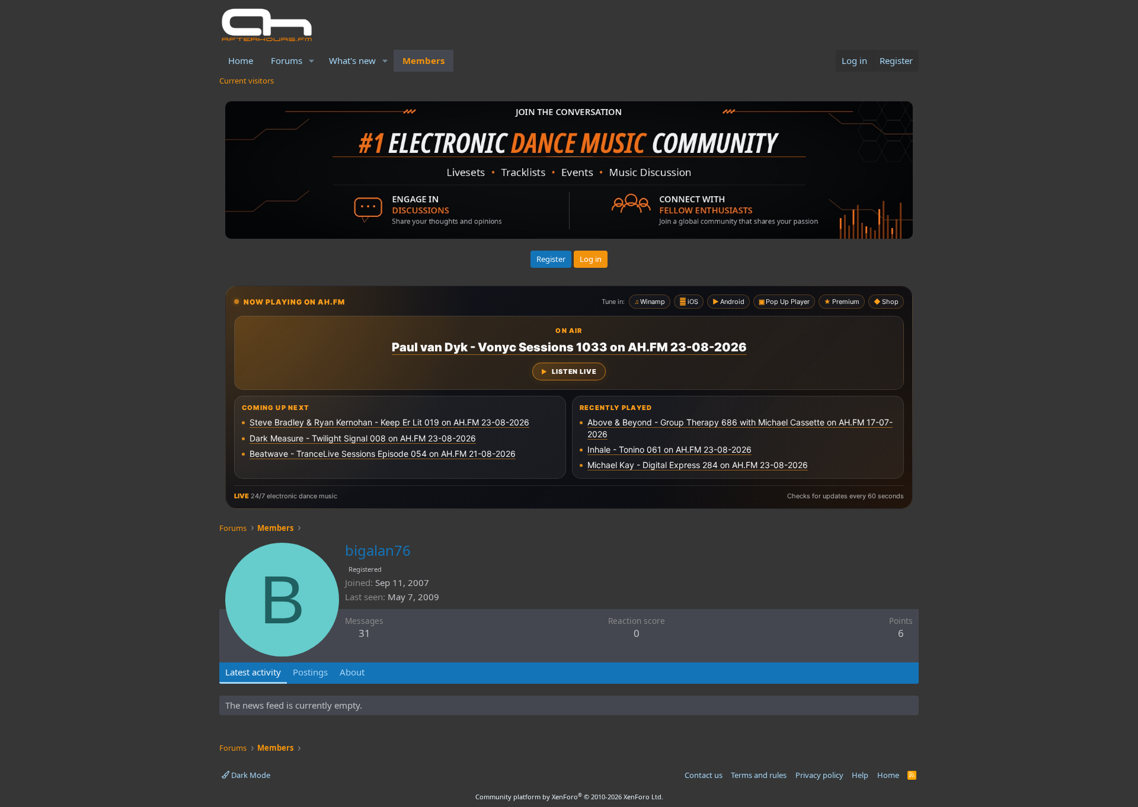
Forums (286, 60)
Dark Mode (249, 775)
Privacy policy (819, 775)
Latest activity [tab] (253, 672)
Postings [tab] (310, 672)
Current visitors (246, 80)
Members (423, 60)
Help (860, 775)
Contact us (704, 775)
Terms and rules (759, 775)
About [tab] (352, 672)
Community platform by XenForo (569, 796)
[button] (311, 61)
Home (240, 60)
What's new (352, 60)
